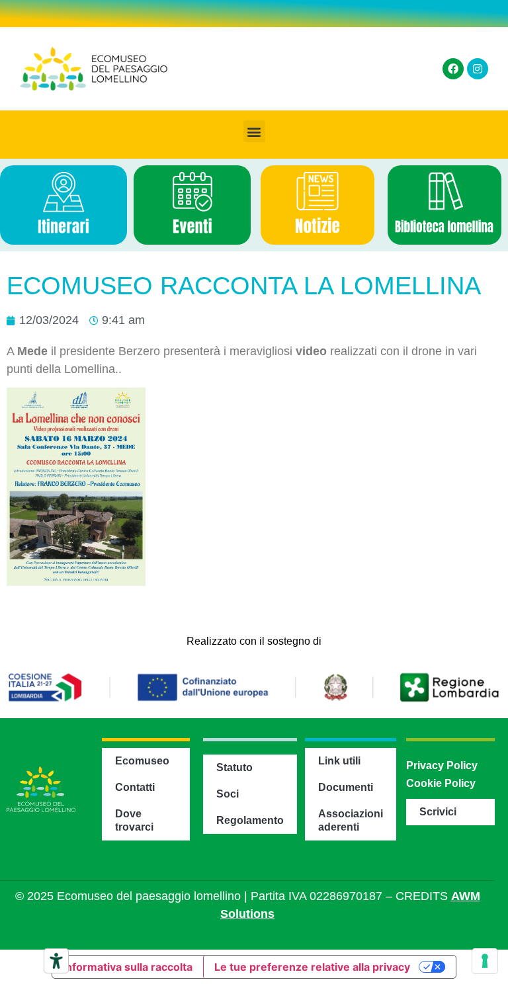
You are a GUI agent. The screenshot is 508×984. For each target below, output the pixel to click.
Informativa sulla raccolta (127, 966)
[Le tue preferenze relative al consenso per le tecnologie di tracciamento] (484, 960)
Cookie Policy (441, 783)
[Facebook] (453, 68)
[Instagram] (477, 68)
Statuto (234, 767)
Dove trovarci (134, 820)
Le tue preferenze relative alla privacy (312, 966)
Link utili (339, 760)
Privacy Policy (442, 765)
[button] (254, 131)
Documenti (345, 787)
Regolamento (250, 820)
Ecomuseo (142, 760)
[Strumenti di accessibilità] (56, 960)
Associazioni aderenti (350, 820)
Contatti (135, 787)
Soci (227, 794)
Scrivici (437, 811)
